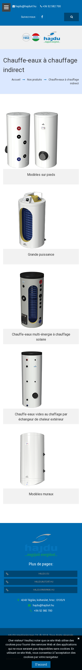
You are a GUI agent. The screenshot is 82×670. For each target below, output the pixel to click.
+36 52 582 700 (52, 6)
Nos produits (34, 79)
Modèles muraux (41, 494)
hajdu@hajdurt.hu (26, 6)
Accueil (16, 79)
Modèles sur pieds (41, 175)
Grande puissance (41, 254)
